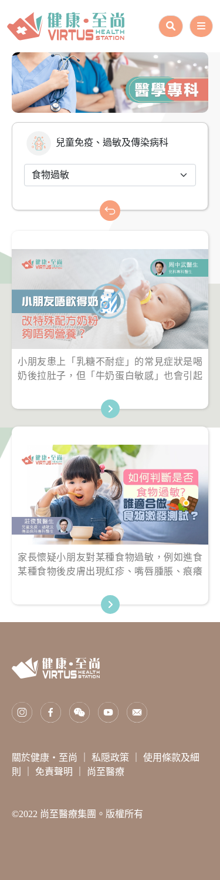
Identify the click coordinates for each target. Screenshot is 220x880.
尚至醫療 (105, 772)
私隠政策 (111, 758)
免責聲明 (55, 772)
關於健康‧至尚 (46, 758)
